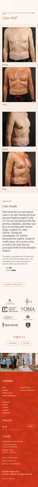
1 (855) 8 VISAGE (14, 464)
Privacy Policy (25, 387)
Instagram (12, 343)
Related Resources (27, 390)
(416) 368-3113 (11, 461)
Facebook (5, 402)
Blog (4, 387)
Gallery (5, 390)
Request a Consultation (13, 284)
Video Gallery (7, 393)
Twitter (5, 405)
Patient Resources (9, 395)
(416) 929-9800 (13, 458)
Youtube (26, 343)
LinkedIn (5, 410)
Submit (30, 426)
